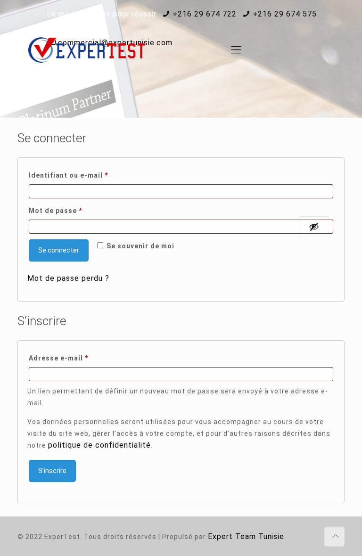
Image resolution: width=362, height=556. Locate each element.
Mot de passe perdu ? (68, 278)
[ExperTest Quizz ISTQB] (87, 50)
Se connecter (58, 250)
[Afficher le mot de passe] (314, 226)
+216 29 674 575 (285, 13)
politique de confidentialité (99, 445)
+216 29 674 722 (205, 13)
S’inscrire (52, 470)
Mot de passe (76, 210)
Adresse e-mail (79, 358)
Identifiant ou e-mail (88, 175)
